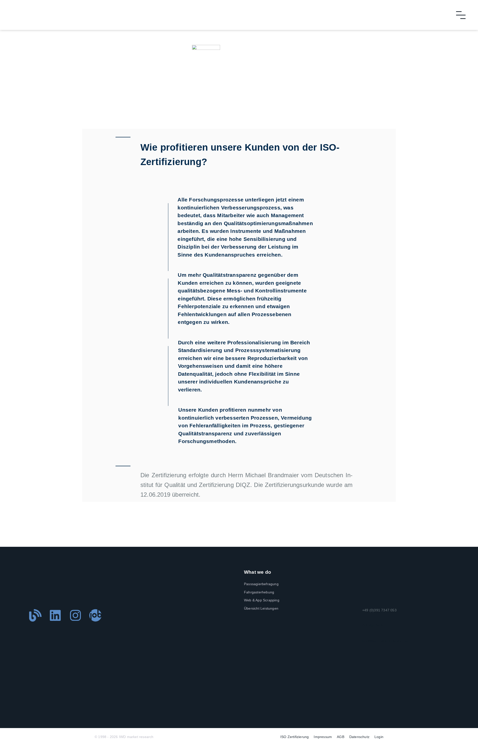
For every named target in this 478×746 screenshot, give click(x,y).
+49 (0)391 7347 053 (379, 610)
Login (378, 737)
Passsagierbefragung (261, 584)
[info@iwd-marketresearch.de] (364, 632)
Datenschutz (359, 737)
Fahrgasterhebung (259, 592)
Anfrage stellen (374, 625)
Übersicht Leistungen (261, 608)
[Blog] (35, 615)
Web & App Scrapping (261, 600)
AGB (340, 737)
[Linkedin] (55, 615)
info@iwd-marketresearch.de (385, 641)
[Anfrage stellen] (364, 616)
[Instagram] (75, 615)
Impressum (323, 737)
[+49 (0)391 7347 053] (364, 602)
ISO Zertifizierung (294, 737)
